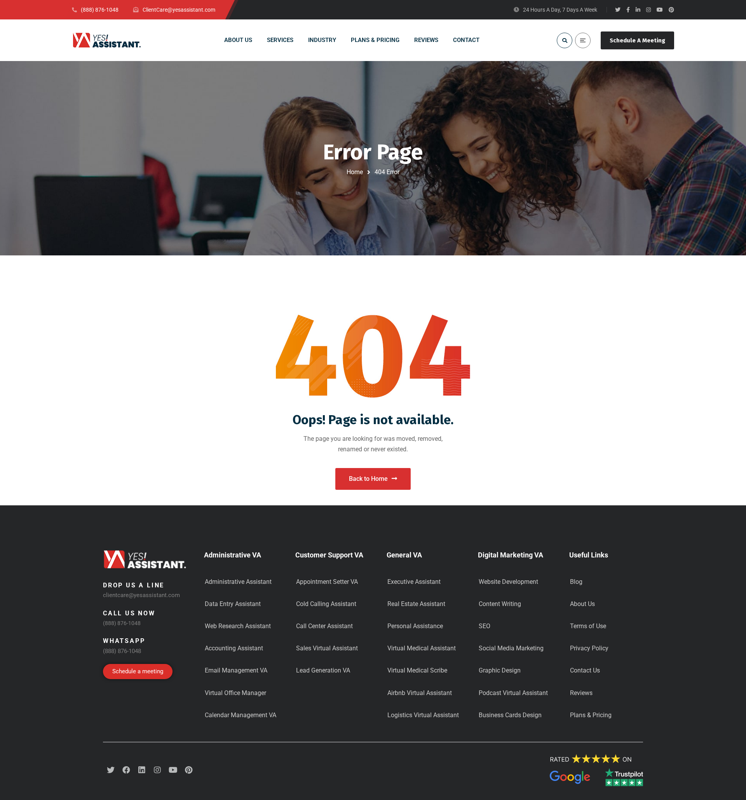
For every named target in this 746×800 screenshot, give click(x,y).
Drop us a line (133, 585)
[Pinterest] (188, 770)
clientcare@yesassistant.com (141, 595)
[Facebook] (126, 770)
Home (355, 172)
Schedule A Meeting (637, 40)
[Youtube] (173, 770)
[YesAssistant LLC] (107, 40)
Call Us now (129, 613)
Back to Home (368, 478)
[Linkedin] (142, 770)
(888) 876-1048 (122, 623)
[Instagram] (157, 770)
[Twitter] (111, 770)
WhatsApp (124, 641)
